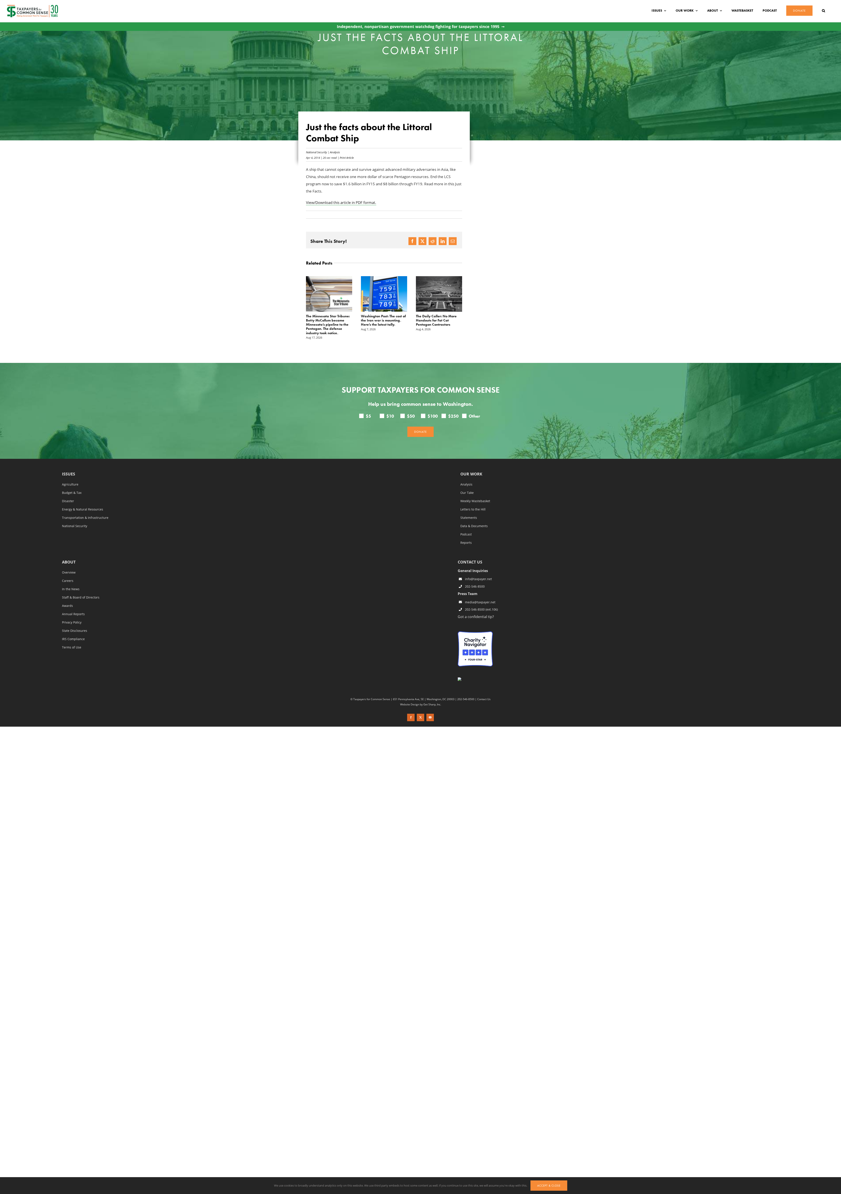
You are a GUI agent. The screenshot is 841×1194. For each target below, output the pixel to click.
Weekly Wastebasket (475, 493)
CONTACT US (470, 553)
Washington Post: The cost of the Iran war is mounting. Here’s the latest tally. (328, 320)
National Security (316, 152)
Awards (67, 597)
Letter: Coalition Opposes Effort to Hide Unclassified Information (436, 320)
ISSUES (68, 466)
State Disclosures (74, 622)
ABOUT (69, 554)
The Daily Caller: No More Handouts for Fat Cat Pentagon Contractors (381, 320)
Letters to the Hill (473, 501)
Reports (466, 534)
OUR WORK (471, 466)
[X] (422, 241)
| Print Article (345, 157)
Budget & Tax (71, 484)
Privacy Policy (71, 614)
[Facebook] (412, 241)
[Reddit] (433, 241)
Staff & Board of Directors (80, 589)
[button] (823, 10)
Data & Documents (474, 518)
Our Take (467, 484)
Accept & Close (548, 1185)
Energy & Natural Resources (82, 501)
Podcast (466, 526)
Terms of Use (71, 639)
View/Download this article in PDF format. (341, 202)
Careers (67, 572)
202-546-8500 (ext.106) (481, 601)
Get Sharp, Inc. (432, 696)
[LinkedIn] (443, 241)
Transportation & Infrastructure (85, 509)
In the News (71, 581)
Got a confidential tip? (476, 608)
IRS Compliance (73, 631)
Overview (69, 564)
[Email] (453, 241)
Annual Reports (73, 606)
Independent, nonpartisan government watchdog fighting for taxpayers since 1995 (418, 26)
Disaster (68, 493)
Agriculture (70, 476)
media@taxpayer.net (480, 594)
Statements (468, 509)
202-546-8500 (475, 578)
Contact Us (484, 690)
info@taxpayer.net (478, 571)
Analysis (335, 152)
